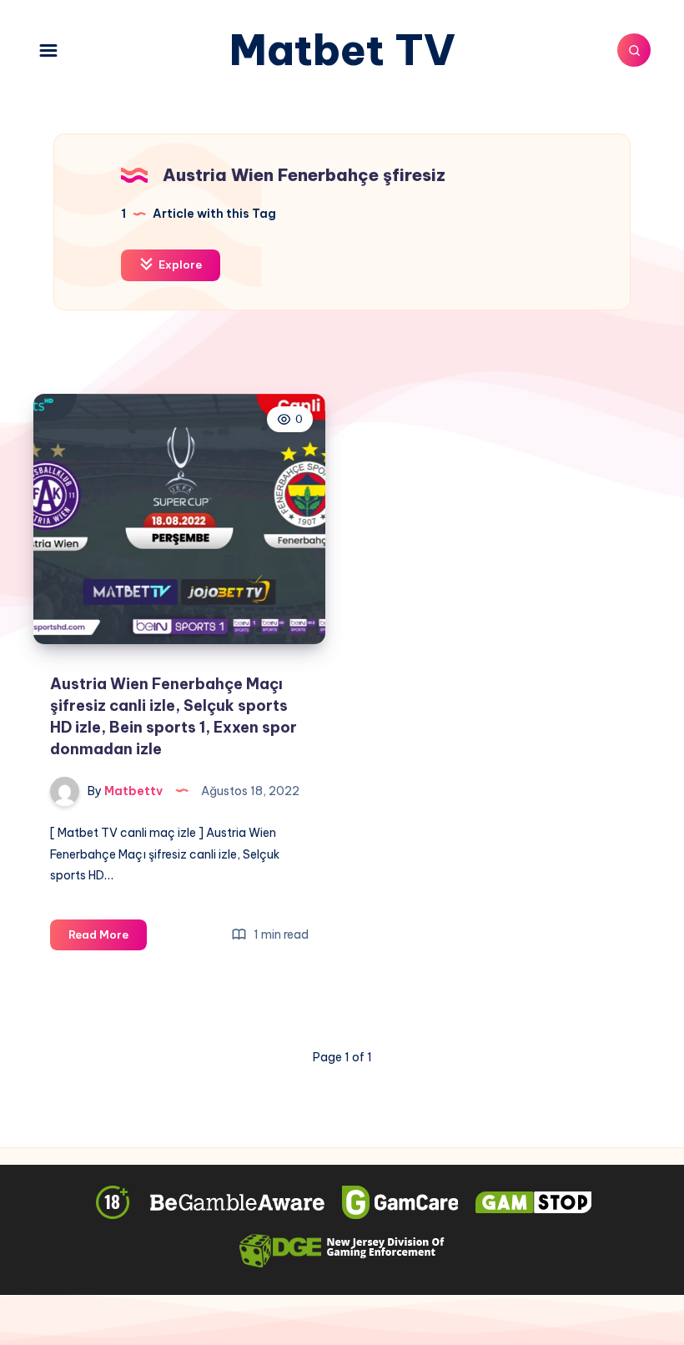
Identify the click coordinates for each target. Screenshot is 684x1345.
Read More (107, 938)
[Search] (634, 50)
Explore (179, 264)
